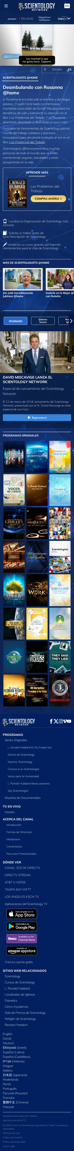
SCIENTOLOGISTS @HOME (20, 77)
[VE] (60, 490)
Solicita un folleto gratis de (24, 234)
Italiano (8, 1070)
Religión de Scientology (20, 1019)
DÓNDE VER (12, 862)
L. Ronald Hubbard (17, 988)
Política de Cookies (12, 1137)
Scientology (12, 976)
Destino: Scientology (20, 762)
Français (8, 1107)
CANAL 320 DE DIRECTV (22, 868)
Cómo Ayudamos (16, 1006)
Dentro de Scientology (21, 754)
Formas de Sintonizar (19, 832)
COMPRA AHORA (47, 198)
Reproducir (39, 417)
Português (10, 1088)
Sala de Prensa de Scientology (25, 1013)
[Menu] (6, 5)
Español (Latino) (13, 1052)
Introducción (13, 825)
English (7, 1034)
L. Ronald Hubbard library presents (29, 783)
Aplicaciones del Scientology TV (26, 904)
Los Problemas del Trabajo (27, 142)
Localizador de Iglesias (20, 994)
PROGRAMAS (13, 735)
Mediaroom (13, 839)
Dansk (7, 1038)
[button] (2, 320)
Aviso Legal (9, 1146)
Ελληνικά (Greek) (15, 1047)
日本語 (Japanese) (15, 1075)
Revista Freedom (16, 1025)
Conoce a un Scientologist (23, 769)
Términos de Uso (11, 1133)
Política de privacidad (14, 1141)
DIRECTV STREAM (18, 875)
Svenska (8, 1098)
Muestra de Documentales (23, 798)
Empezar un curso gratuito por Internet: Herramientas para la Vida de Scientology (32, 246)
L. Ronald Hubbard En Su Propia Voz (30, 747)
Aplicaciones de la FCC (15, 1120)
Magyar (8, 1066)
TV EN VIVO (12, 806)
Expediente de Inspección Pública (20, 1116)
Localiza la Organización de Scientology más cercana (35, 223)
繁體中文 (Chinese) (16, 1102)
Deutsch (8, 1043)
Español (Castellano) (16, 1057)
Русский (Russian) (15, 1093)
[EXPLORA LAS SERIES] (14, 457)
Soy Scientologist (18, 790)
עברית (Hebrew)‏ (14, 1061)
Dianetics (11, 1000)
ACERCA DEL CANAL (18, 819)
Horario (10, 812)
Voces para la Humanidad (23, 776)
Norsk (7, 1084)
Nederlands (10, 1079)
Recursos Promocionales (21, 853)
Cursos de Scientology (20, 982)
